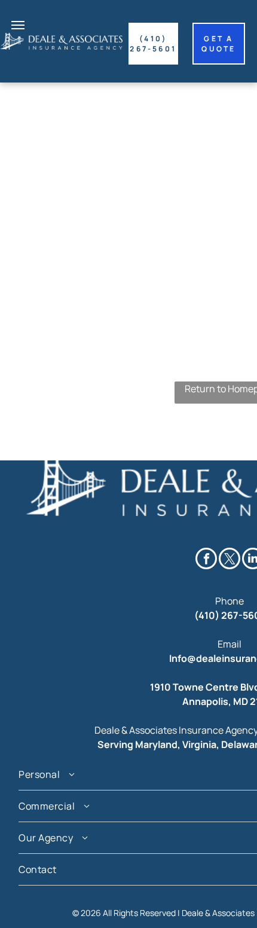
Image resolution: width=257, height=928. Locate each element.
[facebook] (206, 560)
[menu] (18, 25)
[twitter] (229, 560)
